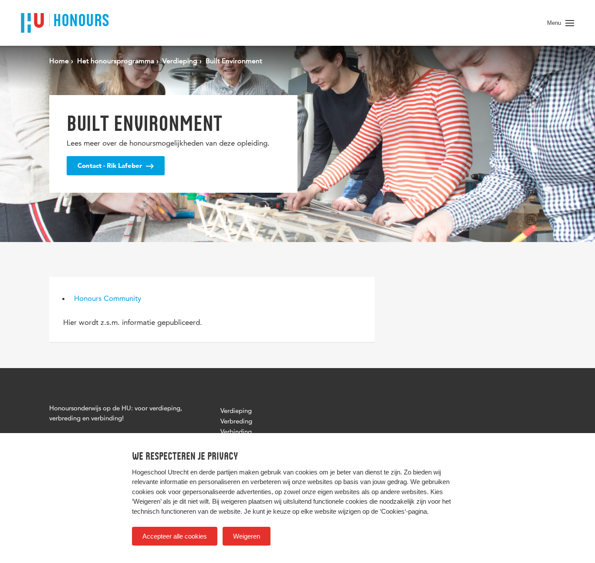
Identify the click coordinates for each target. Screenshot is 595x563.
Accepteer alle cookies (174, 536)
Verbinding (236, 431)
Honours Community (107, 298)
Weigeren (246, 536)
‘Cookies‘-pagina (403, 511)
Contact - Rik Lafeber (111, 165)
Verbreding (236, 421)
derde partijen (218, 472)
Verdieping (236, 410)
